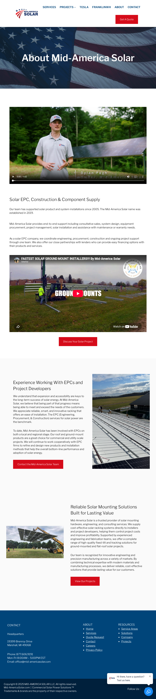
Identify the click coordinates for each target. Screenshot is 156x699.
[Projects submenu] (75, 7)
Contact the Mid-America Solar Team (38, 464)
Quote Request (95, 637)
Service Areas (129, 628)
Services (91, 633)
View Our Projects (85, 581)
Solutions (127, 633)
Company (127, 637)
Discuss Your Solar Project (78, 341)
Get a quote (127, 19)
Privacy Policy (94, 649)
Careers (90, 645)
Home (89, 628)
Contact (90, 641)
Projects (126, 641)
